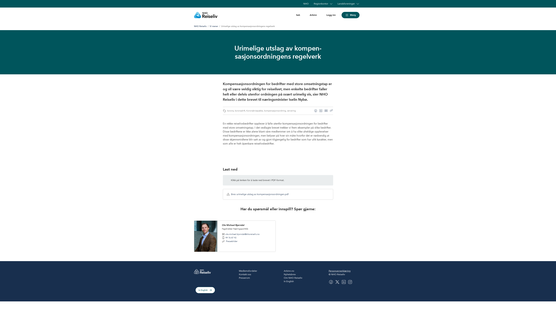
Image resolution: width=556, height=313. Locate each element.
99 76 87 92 (230, 237)
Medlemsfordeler (248, 271)
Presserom (244, 277)
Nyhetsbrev (290, 274)
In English (203, 290)
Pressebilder (231, 241)
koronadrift (240, 110)
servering (291, 110)
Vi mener (214, 26)
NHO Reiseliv (200, 26)
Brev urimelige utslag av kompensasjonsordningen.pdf (260, 194)
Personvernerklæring (340, 271)
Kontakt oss (245, 274)
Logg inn (331, 15)
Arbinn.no (289, 271)
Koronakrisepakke (254, 110)
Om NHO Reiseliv (293, 277)
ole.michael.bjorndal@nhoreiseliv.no (242, 234)
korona (230, 110)
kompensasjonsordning (275, 110)
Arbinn (313, 15)
